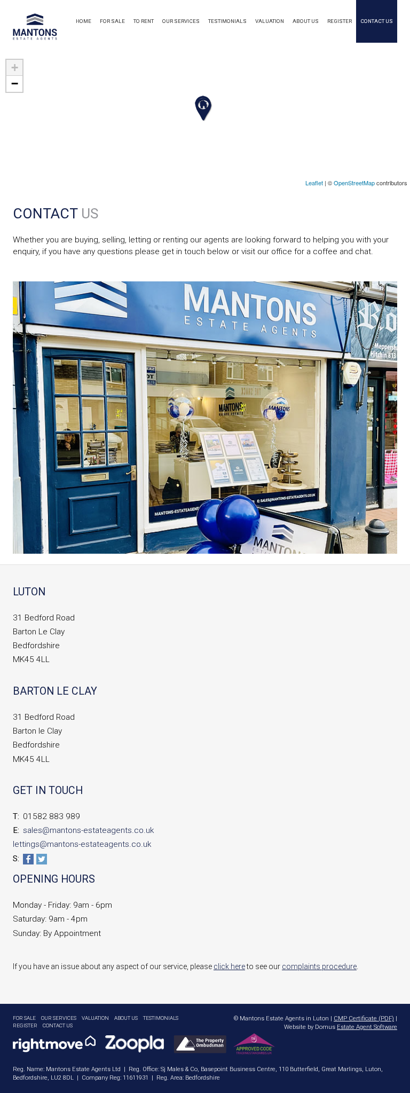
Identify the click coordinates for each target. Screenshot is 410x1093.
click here (229, 966)
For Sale (112, 21)
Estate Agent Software (367, 1027)
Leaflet (314, 182)
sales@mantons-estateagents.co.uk (88, 830)
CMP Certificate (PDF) (364, 1018)
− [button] (14, 83)
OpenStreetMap (354, 182)
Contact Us (376, 21)
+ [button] (14, 67)
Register (339, 21)
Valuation (269, 21)
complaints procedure (319, 966)
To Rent (143, 21)
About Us (306, 21)
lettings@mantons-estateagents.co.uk (82, 844)
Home (83, 21)
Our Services (181, 21)
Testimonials (227, 21)
